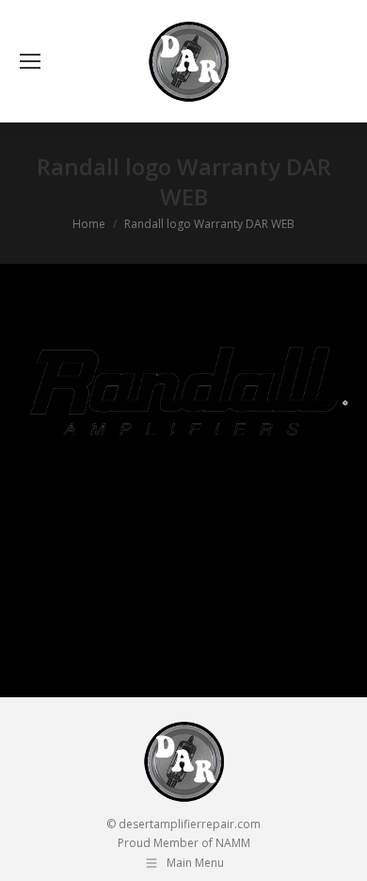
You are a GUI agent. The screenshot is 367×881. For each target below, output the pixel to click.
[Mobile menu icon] (30, 61)
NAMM (232, 843)
